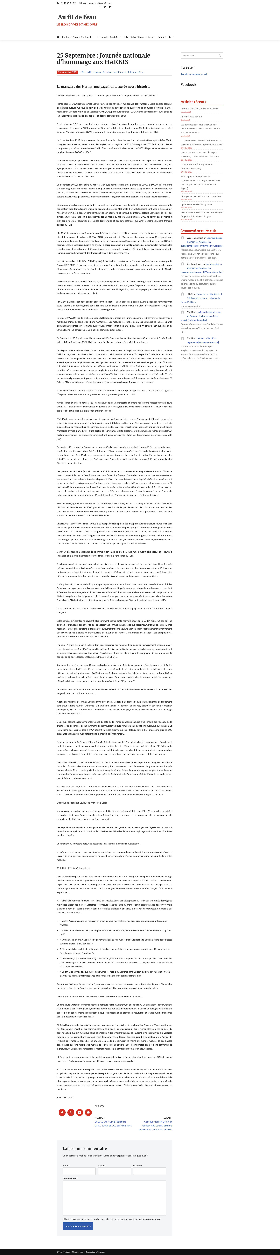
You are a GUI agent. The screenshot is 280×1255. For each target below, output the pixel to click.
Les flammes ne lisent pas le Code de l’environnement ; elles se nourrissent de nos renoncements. (200, 128)
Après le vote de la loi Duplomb (196, 204)
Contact (162, 37)
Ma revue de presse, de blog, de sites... (126, 72)
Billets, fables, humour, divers (94, 72)
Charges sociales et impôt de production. (201, 196)
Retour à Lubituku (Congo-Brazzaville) (200, 108)
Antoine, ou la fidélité (191, 116)
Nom (66, 1165)
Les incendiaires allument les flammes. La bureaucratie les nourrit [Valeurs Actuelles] (202, 241)
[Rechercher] (220, 55)
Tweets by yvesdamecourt (194, 73)
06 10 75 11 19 (68, 3)
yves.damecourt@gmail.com (97, 3)
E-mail (102, 1165)
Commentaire (70, 1178)
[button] (93, 37)
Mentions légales (78, 1252)
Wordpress (100, 1252)
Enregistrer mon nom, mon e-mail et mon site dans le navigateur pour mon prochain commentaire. (113, 1219)
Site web (137, 1165)
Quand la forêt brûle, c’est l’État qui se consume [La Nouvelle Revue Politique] (201, 297)
